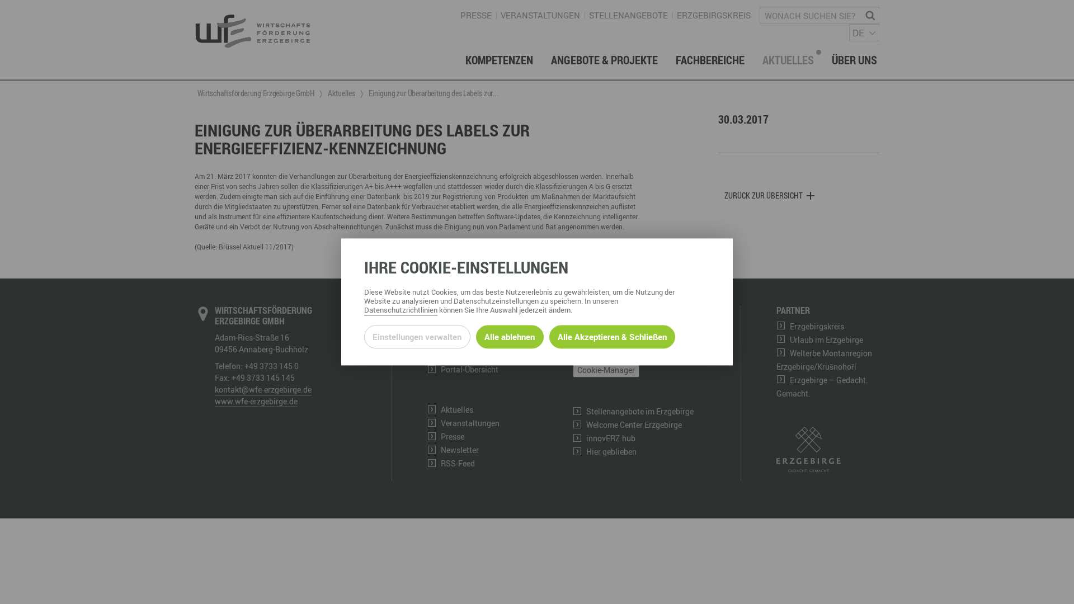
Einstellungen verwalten (417, 336)
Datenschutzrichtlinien (400, 310)
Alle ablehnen (509, 336)
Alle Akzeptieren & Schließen (612, 336)
